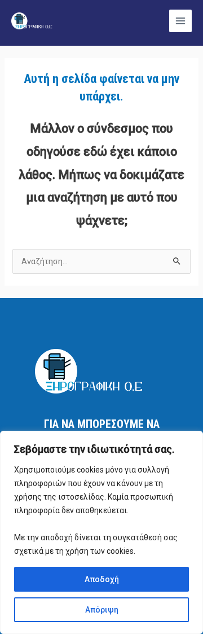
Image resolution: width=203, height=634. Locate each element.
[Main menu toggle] (180, 21)
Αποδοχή (102, 579)
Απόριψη (101, 609)
